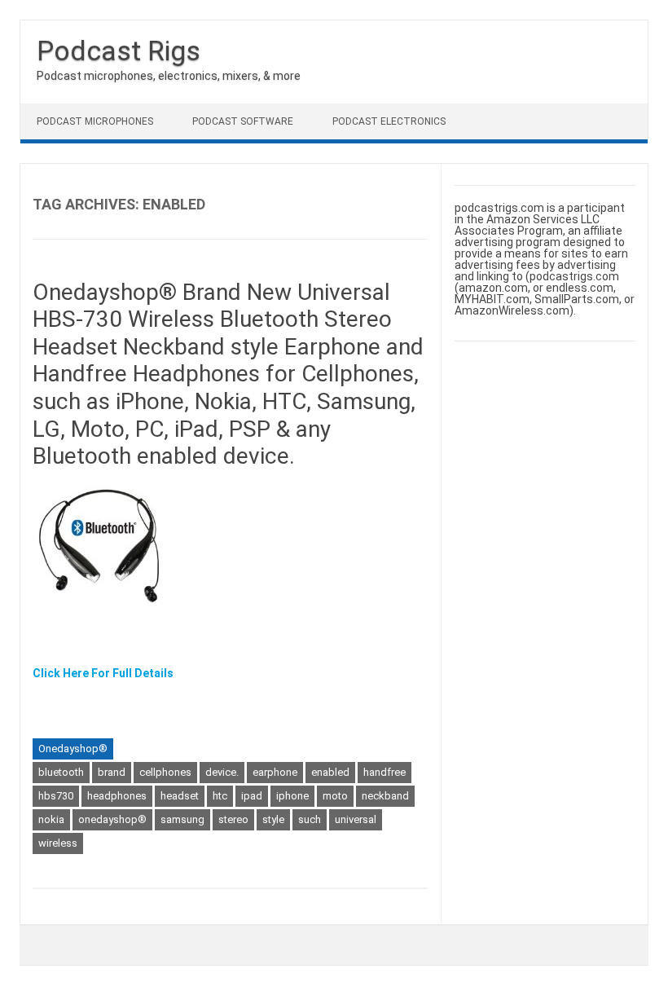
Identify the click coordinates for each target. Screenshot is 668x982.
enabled (330, 772)
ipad (251, 796)
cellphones (165, 772)
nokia (51, 819)
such (309, 819)
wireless (57, 843)
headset (179, 796)
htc (220, 796)
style (273, 819)
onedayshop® (112, 819)
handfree (384, 772)
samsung (182, 819)
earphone (275, 772)
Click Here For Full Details (103, 673)
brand (111, 772)
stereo (233, 819)
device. (222, 772)
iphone (292, 796)
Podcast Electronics (389, 121)
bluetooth (61, 772)
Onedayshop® (73, 748)
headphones (117, 796)
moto (335, 796)
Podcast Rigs (118, 50)
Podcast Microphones (95, 121)
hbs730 (55, 796)
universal (355, 819)
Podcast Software (242, 121)
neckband (385, 796)
